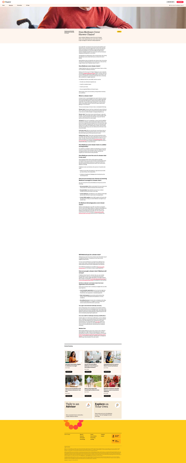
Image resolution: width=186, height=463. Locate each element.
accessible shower (98, 139)
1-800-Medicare (88, 455)
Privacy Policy (92, 437)
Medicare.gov (83, 455)
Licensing (92, 439)
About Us (81, 434)
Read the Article (68, 371)
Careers (91, 434)
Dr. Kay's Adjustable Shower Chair (86, 280)
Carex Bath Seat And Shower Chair (97, 278)
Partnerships (19, 5)
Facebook (103, 434)
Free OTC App (82, 439)
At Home (119, 31)
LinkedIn (102, 436)
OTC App (27, 5)
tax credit (98, 321)
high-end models (82, 140)
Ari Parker (67, 33)
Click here (65, 460)
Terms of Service (93, 436)
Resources (11, 5)
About (3, 5)
